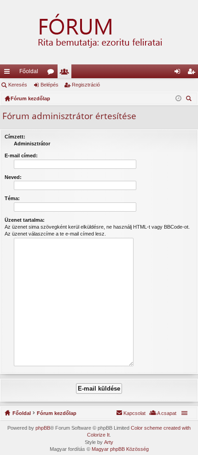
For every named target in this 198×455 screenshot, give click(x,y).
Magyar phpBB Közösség (120, 449)
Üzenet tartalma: (25, 220)
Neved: (13, 177)
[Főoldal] (99, 32)
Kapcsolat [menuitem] (134, 413)
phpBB (42, 428)
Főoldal (28, 71)
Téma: (12, 198)
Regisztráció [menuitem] (193, 73)
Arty (108, 442)
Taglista (66, 73)
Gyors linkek (9, 73)
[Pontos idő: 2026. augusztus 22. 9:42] (178, 98)
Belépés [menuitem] (179, 73)
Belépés (49, 84)
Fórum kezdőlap (56, 413)
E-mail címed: (21, 155)
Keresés (17, 84)
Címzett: (15, 136)
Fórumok (52, 73)
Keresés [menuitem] (189, 100)
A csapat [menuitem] (166, 413)
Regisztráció (86, 84)
